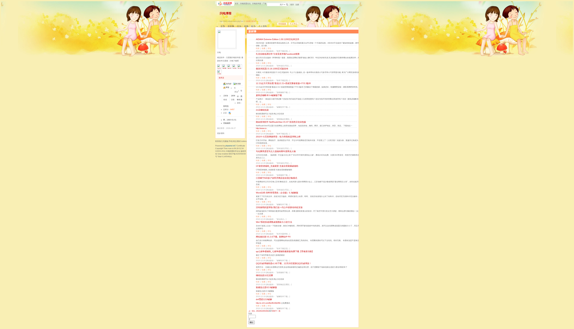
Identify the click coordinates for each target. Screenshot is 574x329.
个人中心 (293, 24)
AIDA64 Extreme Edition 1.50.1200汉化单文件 (277, 39)
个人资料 (262, 26)
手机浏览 (232, 141)
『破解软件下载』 (282, 107)
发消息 (238, 84)
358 (273, 311)
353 (257, 311)
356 (267, 311)
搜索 (287, 4)
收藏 (263, 48)
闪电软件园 (256, 3)
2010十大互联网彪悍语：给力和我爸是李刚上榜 (278, 136)
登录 (292, 5)
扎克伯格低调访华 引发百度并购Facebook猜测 (277, 54)
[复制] (253, 21)
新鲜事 (231, 26)
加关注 (221, 78)
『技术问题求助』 (282, 234)
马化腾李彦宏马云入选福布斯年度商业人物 (276, 151)
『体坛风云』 (280, 219)
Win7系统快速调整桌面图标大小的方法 (274, 222)
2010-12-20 (260, 134)
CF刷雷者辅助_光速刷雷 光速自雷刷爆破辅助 (277, 166)
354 (260, 311)
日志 (239, 26)
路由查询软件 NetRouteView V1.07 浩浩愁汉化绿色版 (281, 122)
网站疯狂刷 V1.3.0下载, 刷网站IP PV (273, 237)
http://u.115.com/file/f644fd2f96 (268, 303)
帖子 (253, 26)
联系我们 (218, 141)
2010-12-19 (260, 296)
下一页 (277, 311)
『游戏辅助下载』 (282, 92)
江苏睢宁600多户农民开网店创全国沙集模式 (276, 178)
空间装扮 (282, 24)
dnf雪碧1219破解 (264, 299)
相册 (246, 26)
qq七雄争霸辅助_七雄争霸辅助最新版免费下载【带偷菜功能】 (285, 251)
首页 (236, 3)
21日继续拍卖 (262, 110)
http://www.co (261, 128)
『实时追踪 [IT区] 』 (283, 66)
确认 (252, 322)
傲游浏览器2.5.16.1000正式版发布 (272, 68)
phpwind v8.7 (230, 146)
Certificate (241, 146)
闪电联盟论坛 (245, 3)
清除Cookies (241, 141)
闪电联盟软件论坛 (233, 151)
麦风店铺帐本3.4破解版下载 (269, 95)
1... (255, 311)
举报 (227, 87)
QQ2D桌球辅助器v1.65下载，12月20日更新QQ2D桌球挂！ (283, 263)
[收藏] (248, 21)
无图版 (225, 141)
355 (264, 311)
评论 (269, 48)
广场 (264, 3)
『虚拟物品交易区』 (283, 119)
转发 (257, 48)
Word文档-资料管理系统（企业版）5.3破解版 (277, 192)
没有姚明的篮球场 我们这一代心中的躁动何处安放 (279, 207)
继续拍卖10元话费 (264, 275)
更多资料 (220, 133)
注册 (297, 5)
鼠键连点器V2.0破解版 (266, 287)
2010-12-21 (260, 51)
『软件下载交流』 (282, 51)
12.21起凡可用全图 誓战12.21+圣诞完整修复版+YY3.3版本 (283, 83)
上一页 (251, 311)
